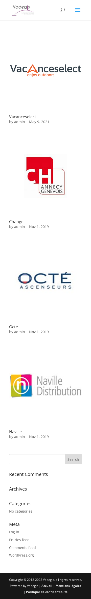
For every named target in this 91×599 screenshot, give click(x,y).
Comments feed (22, 547)
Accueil (46, 586)
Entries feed (19, 539)
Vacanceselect (22, 117)
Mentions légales (68, 586)
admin (19, 121)
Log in (14, 531)
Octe (13, 327)
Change (16, 221)
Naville (15, 431)
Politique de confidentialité (46, 592)
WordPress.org (21, 555)
